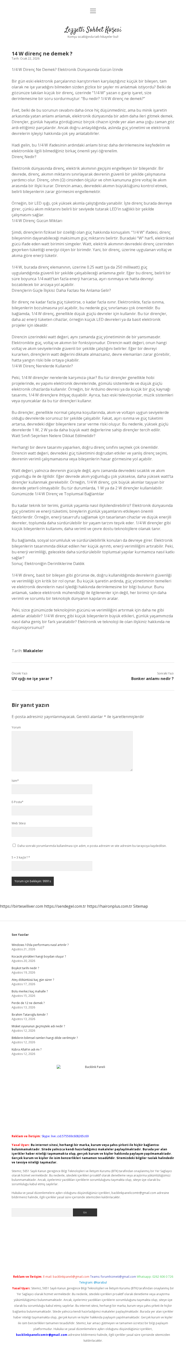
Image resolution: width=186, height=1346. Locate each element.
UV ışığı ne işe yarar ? (32, 678)
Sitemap (140, 906)
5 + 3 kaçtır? (21, 857)
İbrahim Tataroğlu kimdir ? (30, 1015)
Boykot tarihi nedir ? (25, 968)
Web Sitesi (19, 823)
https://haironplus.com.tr (109, 906)
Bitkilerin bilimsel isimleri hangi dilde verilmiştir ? (45, 1038)
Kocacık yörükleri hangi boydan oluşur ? (39, 956)
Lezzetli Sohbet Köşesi (93, 30)
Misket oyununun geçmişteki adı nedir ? (38, 1026)
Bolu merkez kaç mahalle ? (30, 991)
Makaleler (33, 650)
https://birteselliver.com (21, 906)
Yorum (16, 727)
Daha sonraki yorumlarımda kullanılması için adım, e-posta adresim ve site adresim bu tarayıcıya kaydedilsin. (92, 846)
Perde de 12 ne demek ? (28, 1003)
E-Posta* (17, 802)
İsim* (15, 781)
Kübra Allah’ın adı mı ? (26, 1049)
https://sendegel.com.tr (65, 906)
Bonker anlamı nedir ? (152, 678)
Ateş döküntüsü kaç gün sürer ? (33, 980)
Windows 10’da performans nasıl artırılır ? (40, 945)
